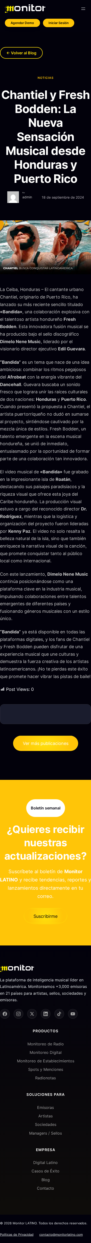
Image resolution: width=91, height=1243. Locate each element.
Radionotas (45, 1077)
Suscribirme (45, 916)
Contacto (45, 1188)
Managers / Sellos (45, 1133)
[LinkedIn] (45, 1014)
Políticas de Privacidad (16, 1234)
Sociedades (45, 1124)
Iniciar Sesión (59, 23)
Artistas (45, 1116)
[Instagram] (18, 1014)
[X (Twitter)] (32, 1014)
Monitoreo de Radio (45, 1043)
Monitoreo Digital (46, 1052)
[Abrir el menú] (83, 9)
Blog (45, 1179)
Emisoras (45, 1107)
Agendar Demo (22, 23)
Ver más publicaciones (45, 743)
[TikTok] (59, 1014)
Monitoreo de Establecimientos (45, 1060)
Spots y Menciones (45, 1069)
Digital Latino (45, 1162)
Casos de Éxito (45, 1171)
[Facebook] (5, 1014)
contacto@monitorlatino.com (61, 1234)
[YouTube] (73, 1014)
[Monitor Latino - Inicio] (25, 8)
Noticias (46, 78)
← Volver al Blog (21, 52)
